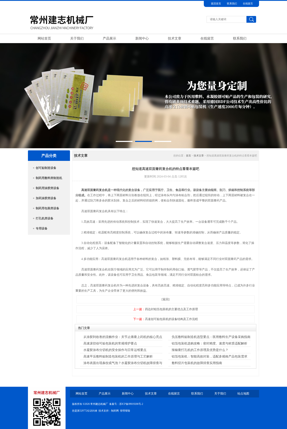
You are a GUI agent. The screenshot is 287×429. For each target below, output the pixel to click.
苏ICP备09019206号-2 (131, 404)
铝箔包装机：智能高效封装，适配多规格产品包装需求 (209, 356)
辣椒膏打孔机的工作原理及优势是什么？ (200, 350)
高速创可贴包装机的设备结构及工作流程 (171, 319)
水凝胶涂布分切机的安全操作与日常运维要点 (114, 350)
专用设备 (41, 228)
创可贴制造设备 (46, 167)
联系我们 (232, 3)
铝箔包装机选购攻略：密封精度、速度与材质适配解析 (209, 343)
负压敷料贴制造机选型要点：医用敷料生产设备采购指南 (211, 337)
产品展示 (109, 38)
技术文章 (174, 38)
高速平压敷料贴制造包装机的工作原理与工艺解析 (118, 356)
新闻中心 (142, 38)
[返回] (166, 299)
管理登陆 (125, 410)
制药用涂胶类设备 (47, 188)
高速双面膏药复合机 (94, 190)
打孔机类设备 (44, 218)
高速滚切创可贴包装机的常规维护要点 (110, 343)
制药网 (115, 410)
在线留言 (248, 3)
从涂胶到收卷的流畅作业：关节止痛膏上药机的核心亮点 (122, 337)
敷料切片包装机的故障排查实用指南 (197, 363)
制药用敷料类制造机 (49, 178)
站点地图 (243, 393)
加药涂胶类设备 (46, 198)
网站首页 (44, 38)
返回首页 (216, 3)
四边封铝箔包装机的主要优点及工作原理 (171, 309)
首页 (188, 155)
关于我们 (77, 38)
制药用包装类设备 (47, 208)
